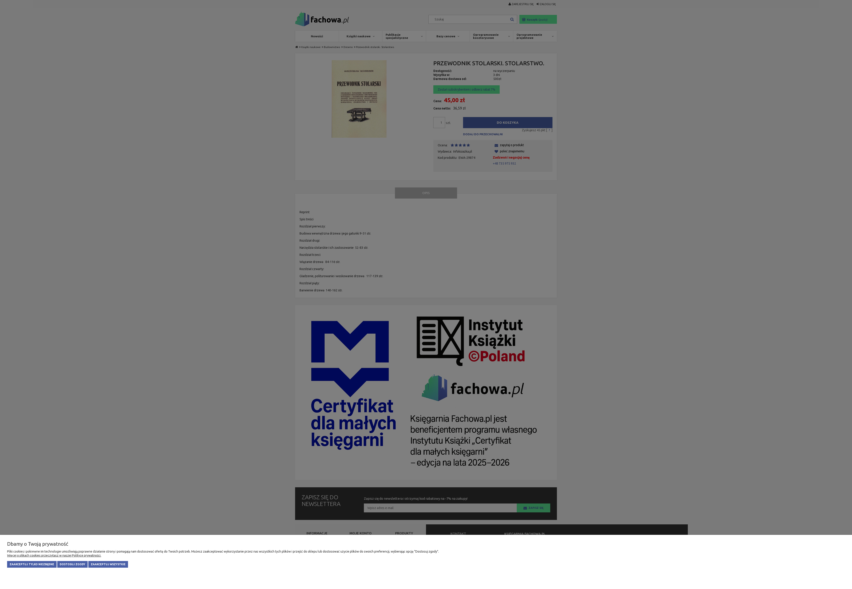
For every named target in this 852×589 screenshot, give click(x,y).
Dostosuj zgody (72, 564)
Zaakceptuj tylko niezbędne (32, 564)
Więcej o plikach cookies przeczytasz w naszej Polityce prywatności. (54, 555)
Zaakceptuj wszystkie (108, 564)
